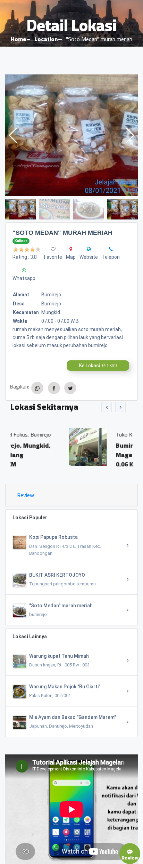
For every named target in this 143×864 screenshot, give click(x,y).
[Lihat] (71, 135)
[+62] (111, 249)
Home (18, 39)
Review (25, 495)
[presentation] (106, 407)
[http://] (89, 249)
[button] (129, 135)
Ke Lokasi (98, 365)
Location (46, 39)
